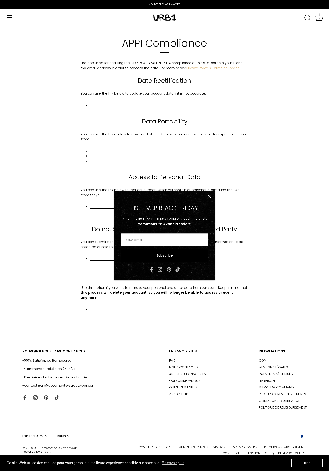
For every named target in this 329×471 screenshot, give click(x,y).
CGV (262, 360)
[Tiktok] (177, 269)
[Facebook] (151, 269)
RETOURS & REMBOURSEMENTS (282, 394)
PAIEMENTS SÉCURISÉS (276, 373)
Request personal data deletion (116, 309)
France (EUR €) (33, 436)
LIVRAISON (267, 380)
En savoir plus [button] (173, 463)
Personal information (107, 155)
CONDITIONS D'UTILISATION (280, 400)
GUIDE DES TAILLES (183, 387)
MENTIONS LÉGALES (273, 367)
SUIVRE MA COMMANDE (277, 387)
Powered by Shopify (36, 452)
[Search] (307, 18)
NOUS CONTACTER (184, 367)
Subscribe (164, 255)
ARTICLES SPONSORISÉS (187, 373)
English (61, 436)
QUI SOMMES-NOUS (184, 380)
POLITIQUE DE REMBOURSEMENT (283, 407)
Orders (95, 161)
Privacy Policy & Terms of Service (213, 68)
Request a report (104, 206)
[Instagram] (160, 269)
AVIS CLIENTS (179, 394)
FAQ (172, 360)
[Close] (209, 196)
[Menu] (10, 17)
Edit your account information (114, 105)
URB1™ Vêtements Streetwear (56, 448)
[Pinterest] (169, 269)
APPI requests (101, 151)
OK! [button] (307, 463)
